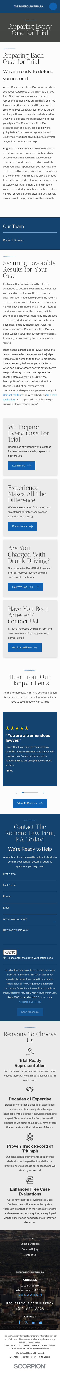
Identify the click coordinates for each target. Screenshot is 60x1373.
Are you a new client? (15, 919)
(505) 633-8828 (30, 1308)
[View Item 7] (35, 792)
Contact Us (30, 1254)
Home (30, 1238)
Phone (6, 896)
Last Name (9, 885)
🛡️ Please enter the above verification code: (28, 958)
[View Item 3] (27, 792)
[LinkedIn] (33, 1322)
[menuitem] (30, 240)
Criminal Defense (30, 1243)
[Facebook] (19, 1322)
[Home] (29, 6)
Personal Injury (30, 1249)
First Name (9, 874)
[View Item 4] (29, 792)
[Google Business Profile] (40, 1322)
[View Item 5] (31, 792)
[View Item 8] (37, 792)
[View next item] (43, 792)
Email (6, 908)
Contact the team (13, 395)
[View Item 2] (25, 792)
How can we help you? (15, 930)
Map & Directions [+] (30, 1294)
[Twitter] (26, 1322)
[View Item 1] (23, 792)
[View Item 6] (33, 792)
